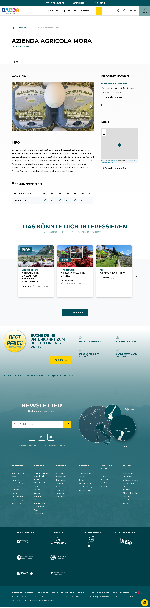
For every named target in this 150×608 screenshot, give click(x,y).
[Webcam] (118, 10)
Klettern (37, 496)
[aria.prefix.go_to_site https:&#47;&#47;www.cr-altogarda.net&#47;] (25, 542)
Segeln (37, 510)
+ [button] (104, 130)
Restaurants (61, 476)
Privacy (81, 593)
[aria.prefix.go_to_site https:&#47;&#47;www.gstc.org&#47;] (92, 542)
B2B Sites (124, 593)
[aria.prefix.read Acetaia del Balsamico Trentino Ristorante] (36, 271)
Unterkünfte (57, 3)
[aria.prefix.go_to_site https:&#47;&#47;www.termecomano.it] (58, 558)
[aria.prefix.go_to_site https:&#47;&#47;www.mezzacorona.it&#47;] (58, 542)
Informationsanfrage (47, 593)
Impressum (17, 593)
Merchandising (85, 487)
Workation (127, 503)
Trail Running (39, 503)
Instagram (41, 437)
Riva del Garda (18, 473)
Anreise (126, 490)
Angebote (99, 3)
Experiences (78, 3)
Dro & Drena (17, 496)
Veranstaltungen (86, 473)
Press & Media (67, 593)
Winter (104, 486)
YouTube (50, 437)
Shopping (60, 490)
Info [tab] (16, 62)
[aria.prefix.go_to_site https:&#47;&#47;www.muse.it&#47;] (125, 542)
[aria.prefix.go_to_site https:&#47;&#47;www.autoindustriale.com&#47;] (58, 574)
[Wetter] (125, 10)
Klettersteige (40, 500)
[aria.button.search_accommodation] (99, 11)
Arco (14, 476)
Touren (37, 479)
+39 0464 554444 (34, 376)
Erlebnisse (127, 476)
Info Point (127, 496)
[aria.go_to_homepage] (10, 11)
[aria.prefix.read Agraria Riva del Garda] (75, 271)
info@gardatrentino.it (60, 376)
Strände (59, 483)
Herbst (104, 483)
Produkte (60, 480)
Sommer (105, 479)
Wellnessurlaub (63, 487)
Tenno (14, 493)
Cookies (29, 593)
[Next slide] (136, 276)
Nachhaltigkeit (85, 490)
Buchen (59, 360)
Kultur (81, 480)
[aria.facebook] (101, 106)
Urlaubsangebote (131, 480)
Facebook (32, 437)
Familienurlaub (85, 483)
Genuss (59, 473)
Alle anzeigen (75, 313)
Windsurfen (39, 507)
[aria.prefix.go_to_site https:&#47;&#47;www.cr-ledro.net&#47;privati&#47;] (25, 574)
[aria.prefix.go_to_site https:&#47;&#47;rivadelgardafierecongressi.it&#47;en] (25, 558)
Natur (81, 476)
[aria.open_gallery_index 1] (53, 106)
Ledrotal (15, 486)
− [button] (104, 134)
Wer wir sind (103, 593)
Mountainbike (40, 483)
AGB (115, 593)
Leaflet (103, 160)
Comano (15, 490)
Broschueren (129, 500)
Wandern (38, 493)
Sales (91, 593)
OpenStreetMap (112, 160)
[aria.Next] (88, 106)
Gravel (36, 486)
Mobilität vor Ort (130, 493)
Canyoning (38, 513)
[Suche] (112, 10)
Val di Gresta (17, 503)
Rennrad (38, 490)
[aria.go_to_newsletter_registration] (67, 424)
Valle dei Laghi (18, 500)
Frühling (104, 476)
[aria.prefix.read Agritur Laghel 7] (114, 271)
